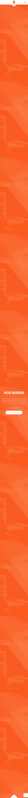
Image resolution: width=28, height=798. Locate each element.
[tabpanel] (14, 401)
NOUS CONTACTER (14, 401)
